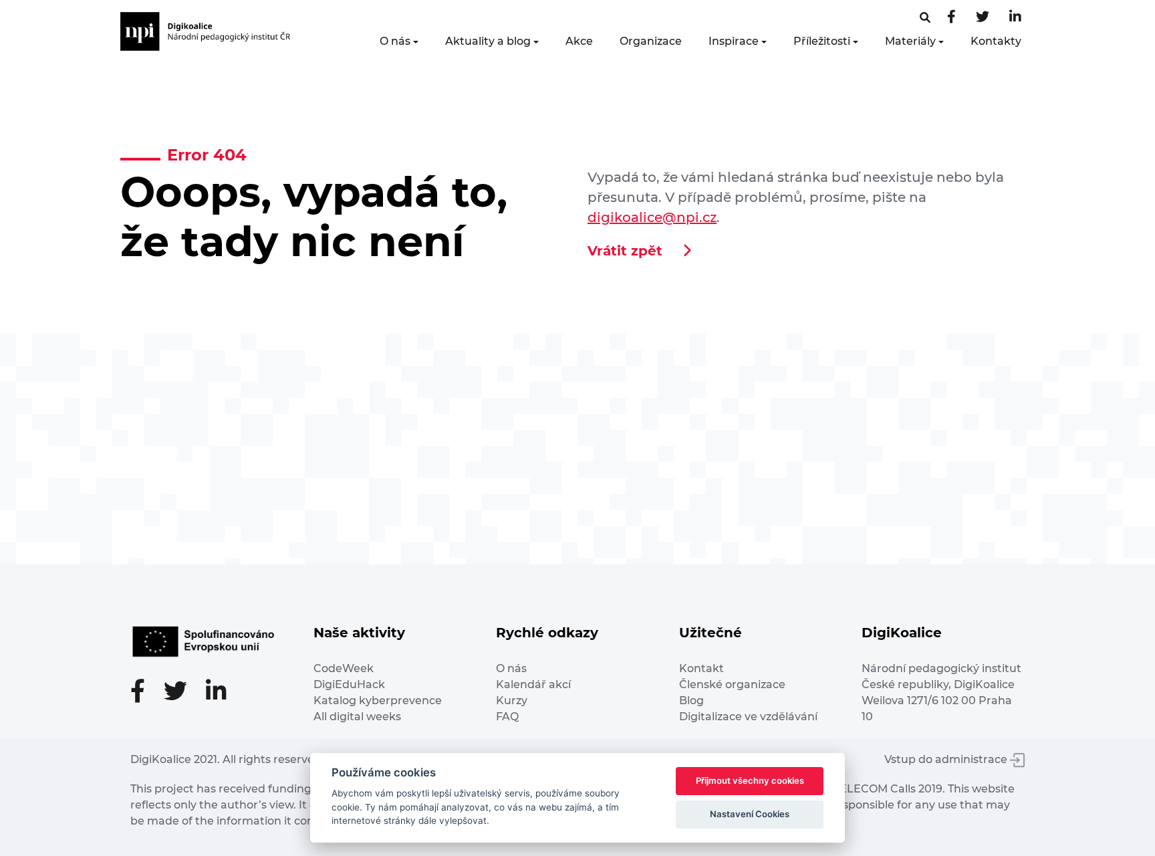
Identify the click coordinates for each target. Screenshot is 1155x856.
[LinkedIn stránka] (1015, 17)
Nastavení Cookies (749, 814)
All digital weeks (357, 716)
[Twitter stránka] (982, 17)
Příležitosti (821, 41)
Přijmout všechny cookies (750, 780)
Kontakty (996, 41)
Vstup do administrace (947, 759)
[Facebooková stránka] (925, 17)
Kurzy (511, 700)
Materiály (910, 41)
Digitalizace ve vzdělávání (748, 716)
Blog (691, 700)
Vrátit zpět (625, 251)
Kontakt (701, 668)
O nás (395, 41)
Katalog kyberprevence (377, 700)
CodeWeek (343, 668)
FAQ (507, 716)
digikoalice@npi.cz (652, 217)
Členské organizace (732, 684)
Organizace (651, 41)
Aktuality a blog (488, 41)
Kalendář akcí (533, 684)
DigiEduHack (349, 684)
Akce (579, 41)
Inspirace (734, 41)
